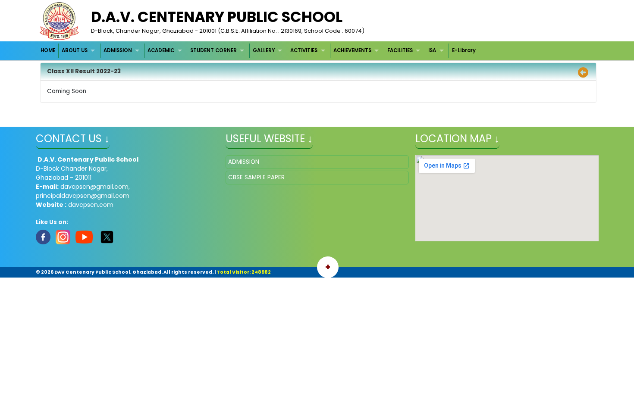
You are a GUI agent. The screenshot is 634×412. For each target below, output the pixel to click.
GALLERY (264, 50)
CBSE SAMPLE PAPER (256, 177)
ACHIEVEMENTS (352, 50)
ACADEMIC (161, 50)
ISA (432, 50)
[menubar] (258, 51)
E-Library (464, 50)
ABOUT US (75, 50)
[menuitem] (48, 51)
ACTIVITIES (303, 50)
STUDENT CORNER (213, 50)
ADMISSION (118, 50)
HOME (48, 50)
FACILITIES (400, 50)
